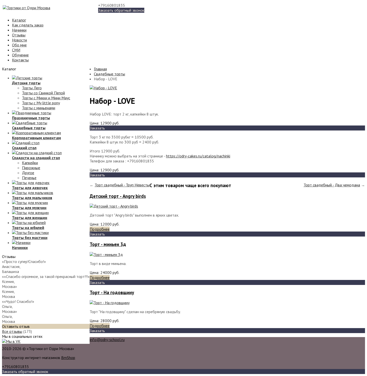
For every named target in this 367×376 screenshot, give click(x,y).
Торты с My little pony (41, 102)
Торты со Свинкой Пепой (43, 92)
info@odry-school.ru (107, 339)
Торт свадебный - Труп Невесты (122, 184)
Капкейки (30, 162)
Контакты (20, 59)
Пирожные (31, 167)
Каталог (19, 19)
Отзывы (18, 34)
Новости (19, 39)
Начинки (19, 29)
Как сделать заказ (27, 24)
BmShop (68, 357)
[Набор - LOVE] (103, 87)
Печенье (29, 177)
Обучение (20, 54)
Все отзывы (12, 331)
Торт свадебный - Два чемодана (332, 184)
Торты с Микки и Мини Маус (46, 97)
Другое (28, 172)
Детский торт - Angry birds (118, 196)
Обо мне (19, 44)
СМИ (16, 49)
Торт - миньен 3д (108, 244)
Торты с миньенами (38, 107)
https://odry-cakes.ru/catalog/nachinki (198, 155)
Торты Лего (32, 87)
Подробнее (100, 229)
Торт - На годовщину (112, 292)
